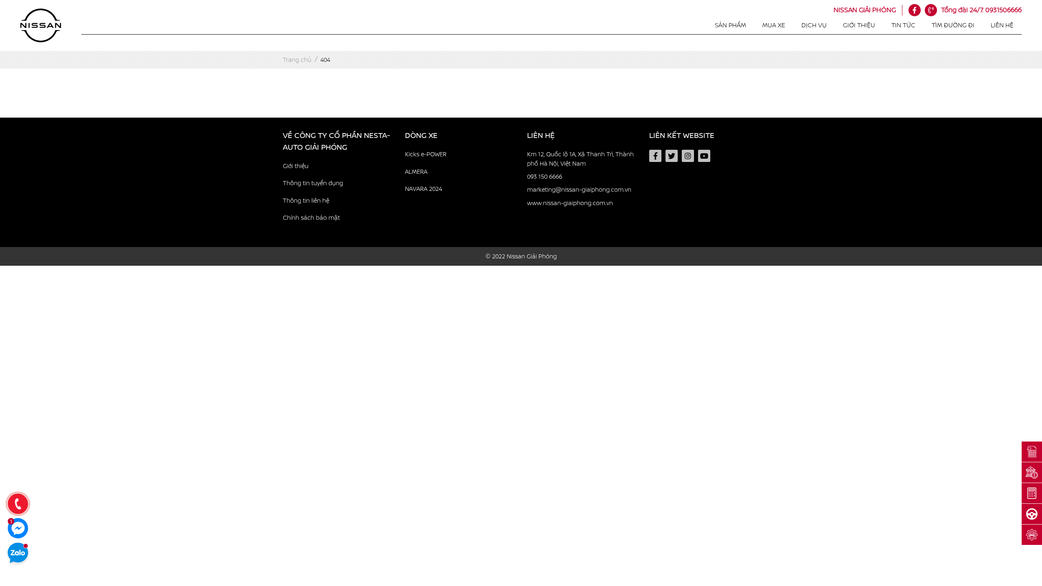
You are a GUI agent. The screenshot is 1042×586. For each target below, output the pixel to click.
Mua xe (773, 25)
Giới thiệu (859, 25)
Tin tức (903, 25)
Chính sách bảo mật (311, 217)
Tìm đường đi (953, 25)
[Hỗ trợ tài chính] (1032, 472)
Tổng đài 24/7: (962, 10)
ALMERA (416, 171)
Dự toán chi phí (30, 271)
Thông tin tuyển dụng (313, 183)
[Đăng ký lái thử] (1032, 514)
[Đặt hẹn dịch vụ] (1032, 535)
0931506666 (981, 10)
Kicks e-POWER (426, 154)
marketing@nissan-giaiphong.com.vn (579, 189)
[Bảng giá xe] (1032, 452)
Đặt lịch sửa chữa (33, 312)
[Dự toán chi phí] (1032, 493)
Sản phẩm (730, 25)
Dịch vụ (814, 25)
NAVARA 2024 (423, 188)
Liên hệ (1002, 25)
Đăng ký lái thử (30, 292)
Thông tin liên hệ (306, 200)
